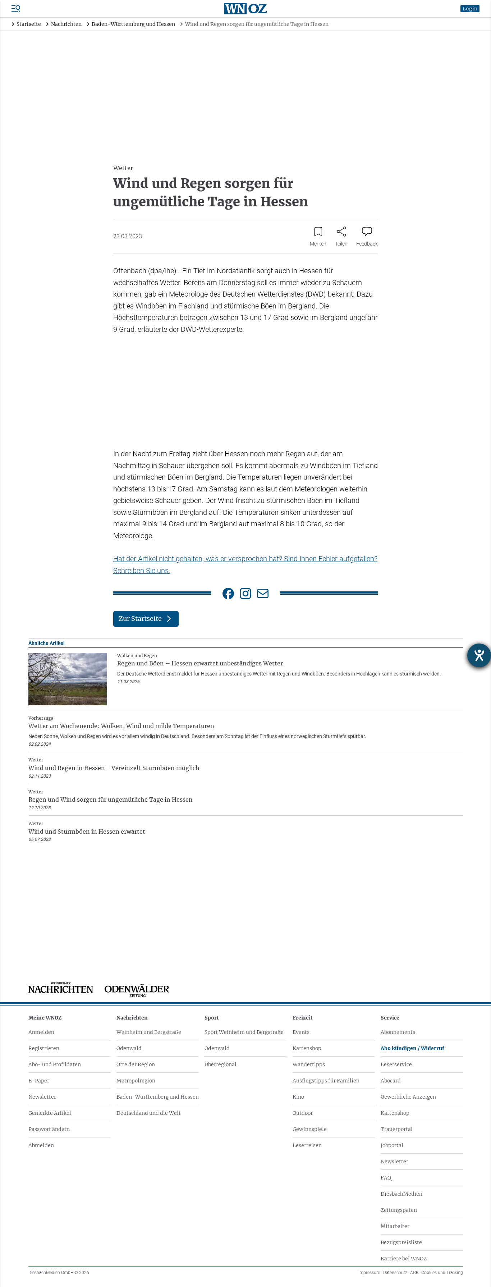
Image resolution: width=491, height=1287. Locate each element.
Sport (212, 1018)
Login (470, 8)
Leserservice (396, 1064)
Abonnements (398, 1032)
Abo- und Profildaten (54, 1064)
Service (390, 1018)
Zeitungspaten (399, 1210)
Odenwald (129, 1048)
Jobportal (392, 1145)
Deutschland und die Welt (148, 1113)
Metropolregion (135, 1080)
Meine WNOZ (44, 1018)
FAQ (386, 1177)
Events (301, 1032)
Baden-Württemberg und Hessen (157, 1097)
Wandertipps (309, 1064)
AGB (414, 1272)
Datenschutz (395, 1272)
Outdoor (303, 1113)
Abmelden (41, 1145)
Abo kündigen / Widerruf (412, 1048)
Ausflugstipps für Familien (326, 1080)
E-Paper (38, 1080)
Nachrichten (132, 1018)
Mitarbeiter (395, 1226)
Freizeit (303, 1018)
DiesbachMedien (401, 1194)
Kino (298, 1097)
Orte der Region (135, 1064)
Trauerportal (397, 1129)
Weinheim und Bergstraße (148, 1032)
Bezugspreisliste (401, 1242)
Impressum (369, 1272)
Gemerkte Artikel (49, 1113)
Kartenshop (307, 1048)
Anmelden (41, 1032)
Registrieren (43, 1048)
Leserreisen (307, 1145)
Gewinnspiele (310, 1129)
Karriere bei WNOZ (404, 1258)
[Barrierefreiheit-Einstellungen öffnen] (479, 655)
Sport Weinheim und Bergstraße (244, 1032)
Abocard (391, 1080)
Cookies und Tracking (442, 1272)
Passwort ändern (49, 1129)
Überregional (221, 1064)
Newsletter (42, 1097)
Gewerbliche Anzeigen (408, 1097)
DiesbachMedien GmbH (58, 1272)
